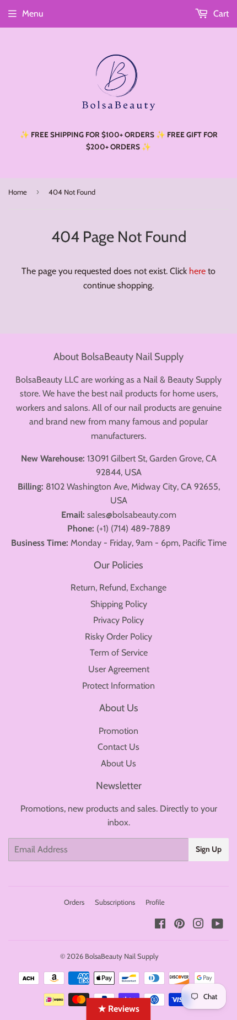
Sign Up (209, 849)
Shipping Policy (118, 604)
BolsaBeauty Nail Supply (122, 956)
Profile (155, 902)
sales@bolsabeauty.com (131, 514)
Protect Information (118, 685)
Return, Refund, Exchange (118, 587)
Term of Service (119, 652)
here (197, 271)
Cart (220, 13)
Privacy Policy (118, 620)
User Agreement (118, 669)
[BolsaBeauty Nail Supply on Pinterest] (179, 925)
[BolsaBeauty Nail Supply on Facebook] (160, 925)
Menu (32, 13)
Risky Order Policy (118, 636)
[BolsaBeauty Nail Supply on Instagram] (198, 925)
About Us (118, 763)
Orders (74, 902)
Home (17, 191)
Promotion (118, 731)
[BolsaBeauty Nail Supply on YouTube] (217, 925)
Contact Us (118, 747)
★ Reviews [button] (118, 1008)
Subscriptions (115, 902)
